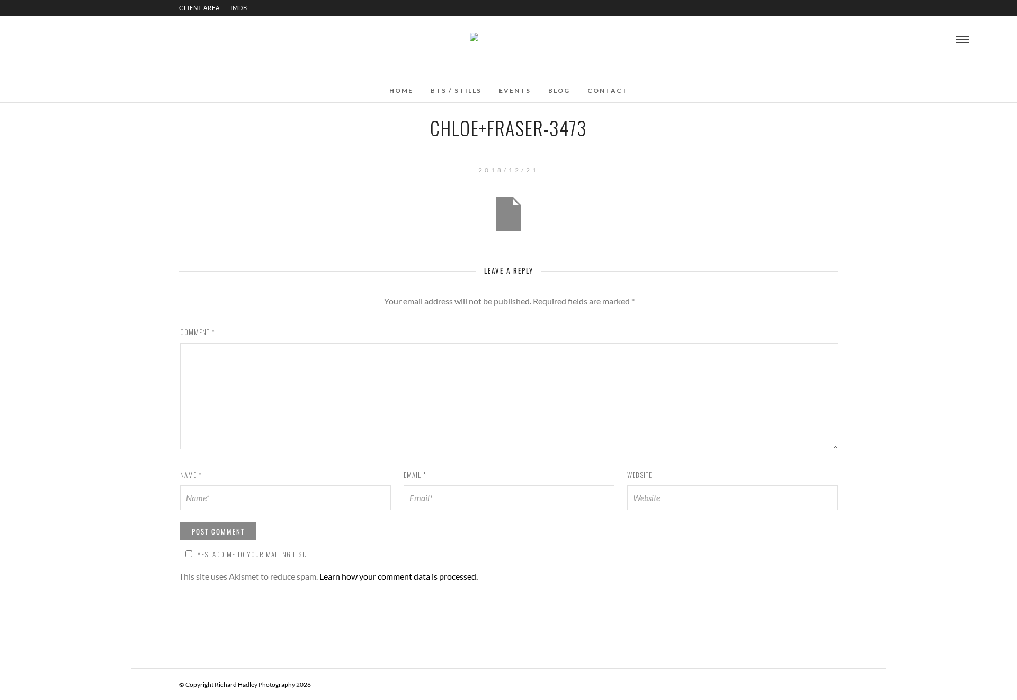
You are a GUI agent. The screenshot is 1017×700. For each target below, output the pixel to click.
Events (515, 90)
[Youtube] (51, 38)
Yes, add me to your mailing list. (252, 554)
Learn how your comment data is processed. (398, 576)
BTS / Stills (456, 90)
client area (199, 7)
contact (607, 90)
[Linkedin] (65, 38)
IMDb (238, 7)
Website (639, 474)
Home (401, 90)
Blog (559, 90)
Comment (197, 332)
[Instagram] (80, 38)
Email (415, 474)
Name (191, 474)
